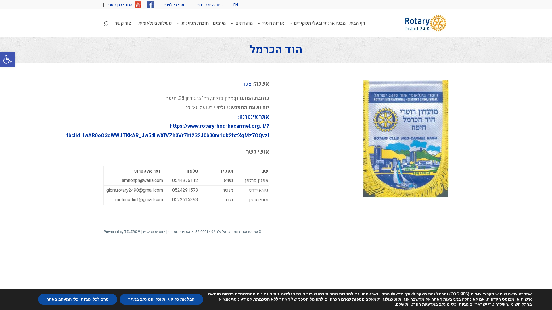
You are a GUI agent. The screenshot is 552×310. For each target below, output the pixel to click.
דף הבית (357, 24)
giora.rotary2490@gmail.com (134, 190)
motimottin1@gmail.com (139, 199)
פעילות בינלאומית (155, 24)
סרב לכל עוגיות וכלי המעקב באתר (78, 299)
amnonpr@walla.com (142, 180)
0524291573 (185, 190)
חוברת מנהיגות (195, 24)
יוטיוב (138, 4)
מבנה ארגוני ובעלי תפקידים (320, 24)
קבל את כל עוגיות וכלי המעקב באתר (161, 299)
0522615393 (185, 199)
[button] (7, 59)
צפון (246, 84)
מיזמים (219, 24)
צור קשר (123, 24)
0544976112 (185, 180)
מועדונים (244, 24)
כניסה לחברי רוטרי (209, 5)
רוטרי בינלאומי (174, 5)
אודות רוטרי (273, 24)
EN (235, 5)
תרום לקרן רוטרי (120, 5)
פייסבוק (150, 4)
